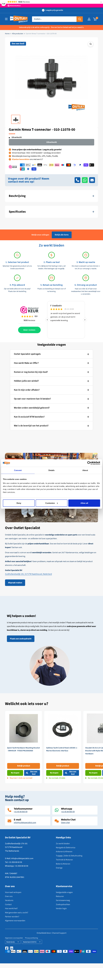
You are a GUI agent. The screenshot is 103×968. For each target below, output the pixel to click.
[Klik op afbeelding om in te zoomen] (90, 44)
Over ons (9, 896)
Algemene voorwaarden (15, 920)
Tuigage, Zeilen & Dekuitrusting (69, 855)
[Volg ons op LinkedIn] (11, 948)
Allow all (84, 503)
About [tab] (85, 470)
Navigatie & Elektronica (65, 847)
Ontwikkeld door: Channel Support (51, 933)
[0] (94, 19)
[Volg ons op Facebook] (7, 948)
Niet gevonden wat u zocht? (16, 912)
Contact (8, 904)
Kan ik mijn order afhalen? (27, 389)
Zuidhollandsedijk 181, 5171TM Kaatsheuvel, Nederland (28, 574)
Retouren (60, 896)
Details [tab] (51, 470)
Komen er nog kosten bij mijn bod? (31, 372)
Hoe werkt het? (11, 908)
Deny (19, 503)
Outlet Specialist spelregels (27, 354)
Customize (50, 503)
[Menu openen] (6, 19)
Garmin (12, 134)
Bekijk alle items (62, 234)
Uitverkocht (51, 142)
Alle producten (17, 33)
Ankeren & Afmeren (64, 851)
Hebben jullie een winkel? (26, 380)
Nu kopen (15, 772)
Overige (59, 867)
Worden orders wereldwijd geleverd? (32, 407)
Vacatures (9, 900)
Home (7, 33)
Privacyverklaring (31, 938)
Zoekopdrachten (63, 904)
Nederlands (10, 942)
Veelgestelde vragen (64, 892)
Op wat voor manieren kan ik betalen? (32, 398)
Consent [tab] (18, 470)
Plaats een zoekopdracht (20, 638)
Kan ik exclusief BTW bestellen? (29, 416)
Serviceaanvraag (63, 900)
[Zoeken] (79, 19)
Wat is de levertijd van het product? (31, 425)
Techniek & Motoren (64, 859)
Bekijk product (23, 765)
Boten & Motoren (63, 863)
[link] (23, 747)
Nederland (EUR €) (29, 942)
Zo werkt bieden (63, 843)
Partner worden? (12, 916)
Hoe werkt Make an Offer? (26, 363)
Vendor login (61, 908)
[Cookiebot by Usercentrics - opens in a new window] (89, 463)
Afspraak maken (15, 582)
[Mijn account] (89, 19)
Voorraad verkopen (13, 892)
